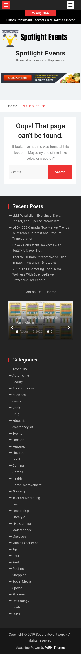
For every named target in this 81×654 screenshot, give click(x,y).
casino (17, 401)
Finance (18, 453)
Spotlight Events (40, 53)
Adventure (20, 369)
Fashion (18, 440)
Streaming (20, 594)
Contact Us (33, 292)
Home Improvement (27, 485)
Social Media (21, 581)
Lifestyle (18, 517)
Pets (15, 556)
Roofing (18, 568)
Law (15, 504)
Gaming (18, 465)
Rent (15, 562)
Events (17, 433)
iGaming (18, 491)
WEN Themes (55, 648)
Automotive (21, 375)
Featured (19, 446)
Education (20, 420)
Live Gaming (21, 523)
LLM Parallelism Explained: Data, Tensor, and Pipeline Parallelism (38, 317)
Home (51, 292)
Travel (16, 614)
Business (19, 395)
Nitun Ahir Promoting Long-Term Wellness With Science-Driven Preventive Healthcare (36, 274)
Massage (19, 536)
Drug (16, 414)
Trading (18, 607)
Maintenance (22, 530)
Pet (15, 549)
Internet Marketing (26, 498)
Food (16, 459)
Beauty (17, 382)
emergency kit (22, 427)
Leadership (20, 511)
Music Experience (25, 543)
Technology (20, 601)
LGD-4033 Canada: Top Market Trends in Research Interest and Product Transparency (40, 233)
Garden (17, 472)
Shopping (19, 575)
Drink (16, 408)
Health (17, 478)
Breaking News (23, 388)
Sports (17, 588)
